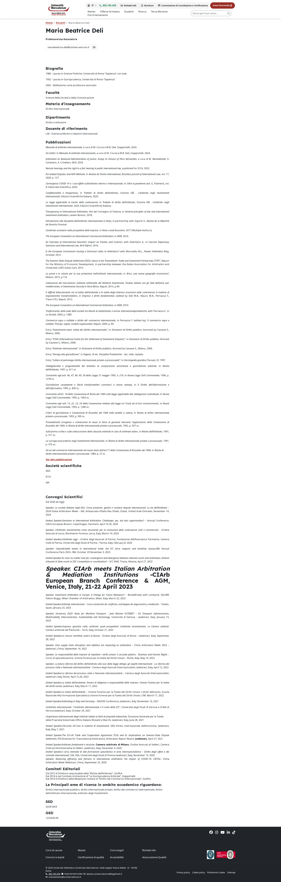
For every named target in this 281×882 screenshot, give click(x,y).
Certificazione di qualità (91, 857)
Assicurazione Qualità (154, 857)
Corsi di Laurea (54, 850)
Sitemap (231, 872)
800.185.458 (109, 5)
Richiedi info (130, 5)
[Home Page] (58, 9)
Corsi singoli (117, 850)
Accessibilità (117, 857)
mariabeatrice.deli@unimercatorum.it (68, 47)
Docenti (60, 22)
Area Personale (221, 5)
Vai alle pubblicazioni (59, 459)
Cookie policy (198, 872)
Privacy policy (183, 872)
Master (82, 850)
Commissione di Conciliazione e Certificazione (184, 5)
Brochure (149, 5)
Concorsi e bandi (55, 857)
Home (49, 22)
